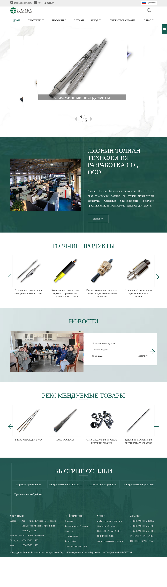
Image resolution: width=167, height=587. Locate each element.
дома (16, 20)
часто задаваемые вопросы (110, 541)
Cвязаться (17, 515)
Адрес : (13, 521)
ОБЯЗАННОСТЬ (105, 536)
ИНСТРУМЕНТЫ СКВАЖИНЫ (143, 521)
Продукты (34, 20)
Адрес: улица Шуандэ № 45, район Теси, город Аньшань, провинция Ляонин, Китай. (39, 526)
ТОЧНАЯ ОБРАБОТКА (141, 541)
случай (79, 20)
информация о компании (109, 521)
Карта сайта (70, 541)
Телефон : (15, 540)
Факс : (13, 545)
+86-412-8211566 (46, 3)
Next (91, 119)
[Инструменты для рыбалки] (84, 32)
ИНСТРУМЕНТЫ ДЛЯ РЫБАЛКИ (143, 531)
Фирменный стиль (106, 526)
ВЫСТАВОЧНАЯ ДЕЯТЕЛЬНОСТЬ (110, 531)
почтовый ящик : (18, 535)
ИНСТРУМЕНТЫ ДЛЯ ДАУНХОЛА (143, 526)
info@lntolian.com (23, 3)
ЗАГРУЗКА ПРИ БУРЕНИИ (143, 536)
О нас (147, 20)
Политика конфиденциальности (77, 546)
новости (58, 20)
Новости (68, 531)
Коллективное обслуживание (77, 526)
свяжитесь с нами (122, 20)
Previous (76, 119)
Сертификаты (71, 536)
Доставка (68, 521)
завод (94, 20)
